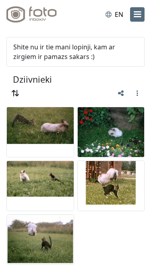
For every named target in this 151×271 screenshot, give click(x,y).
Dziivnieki (32, 79)
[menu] (137, 14)
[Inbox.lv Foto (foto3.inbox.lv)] (39, 14)
